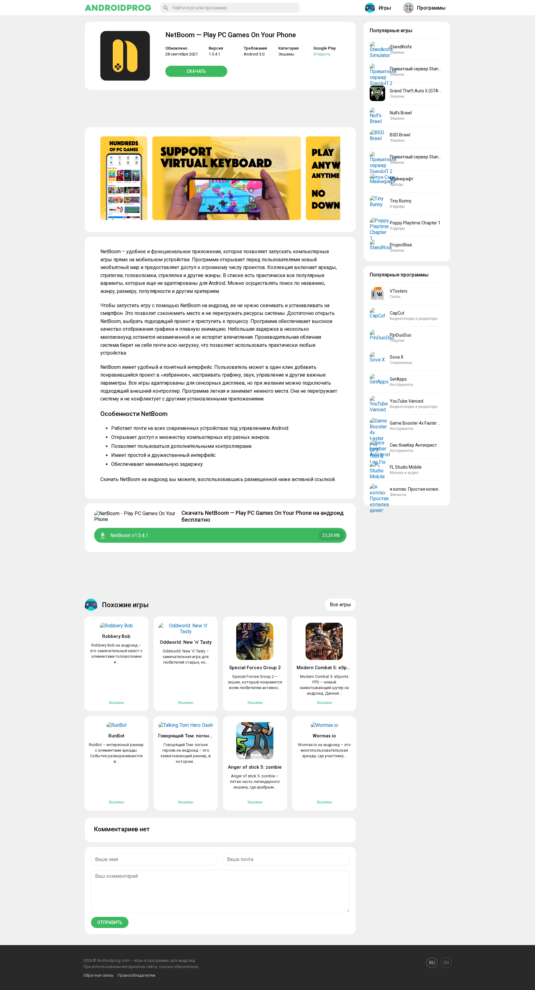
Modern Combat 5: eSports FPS (331, 667)
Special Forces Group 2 (255, 667)
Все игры (340, 605)
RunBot (116, 736)
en (446, 962)
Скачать (196, 71)
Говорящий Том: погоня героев (193, 736)
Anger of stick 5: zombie (255, 767)
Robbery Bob (116, 636)
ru (432, 962)
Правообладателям (136, 975)
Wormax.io (324, 736)
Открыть (321, 54)
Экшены (286, 54)
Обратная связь (98, 975)
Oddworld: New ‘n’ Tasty (185, 642)
